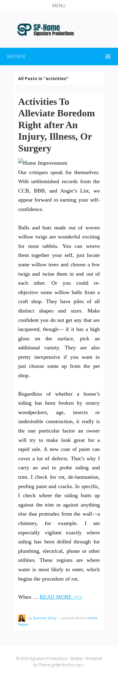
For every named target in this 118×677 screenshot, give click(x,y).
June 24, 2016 (72, 618)
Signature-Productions (48, 658)
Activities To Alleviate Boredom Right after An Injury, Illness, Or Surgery (56, 125)
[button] (59, 6)
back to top (72, 664)
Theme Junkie (49, 664)
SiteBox (76, 658)
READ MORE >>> (61, 597)
